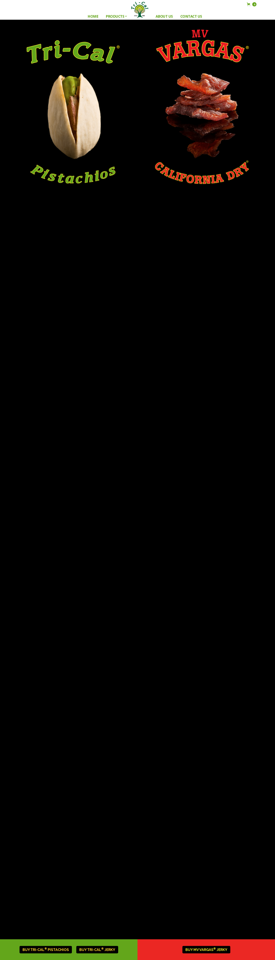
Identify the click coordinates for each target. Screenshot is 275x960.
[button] (116, 16)
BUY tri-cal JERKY (97, 949)
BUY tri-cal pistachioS (46, 949)
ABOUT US (164, 16)
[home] (139, 10)
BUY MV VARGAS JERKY (206, 949)
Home (93, 16)
